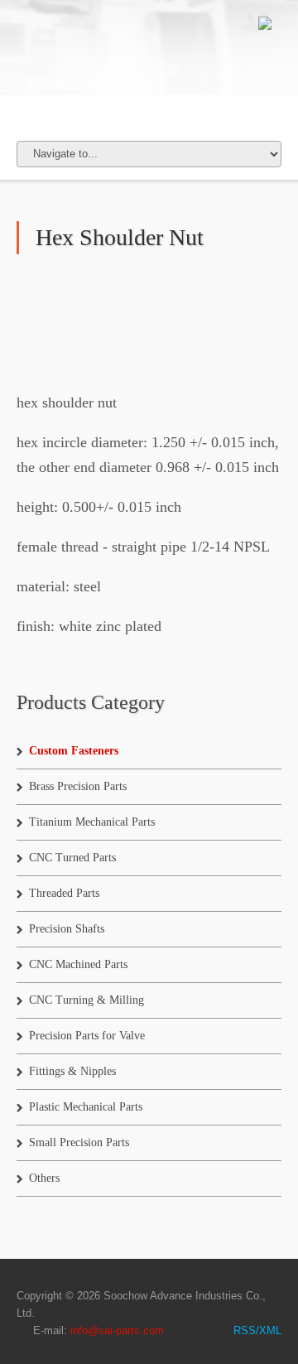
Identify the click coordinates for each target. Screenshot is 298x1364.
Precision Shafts (66, 929)
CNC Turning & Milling (86, 1000)
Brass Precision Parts (78, 786)
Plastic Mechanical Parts (85, 1107)
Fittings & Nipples (72, 1071)
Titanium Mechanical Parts (92, 822)
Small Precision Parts (79, 1142)
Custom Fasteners (73, 751)
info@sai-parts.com (117, 1330)
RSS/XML (257, 1330)
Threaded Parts (64, 893)
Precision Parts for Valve (87, 1035)
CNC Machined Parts (78, 964)
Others (44, 1178)
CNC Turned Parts (72, 857)
